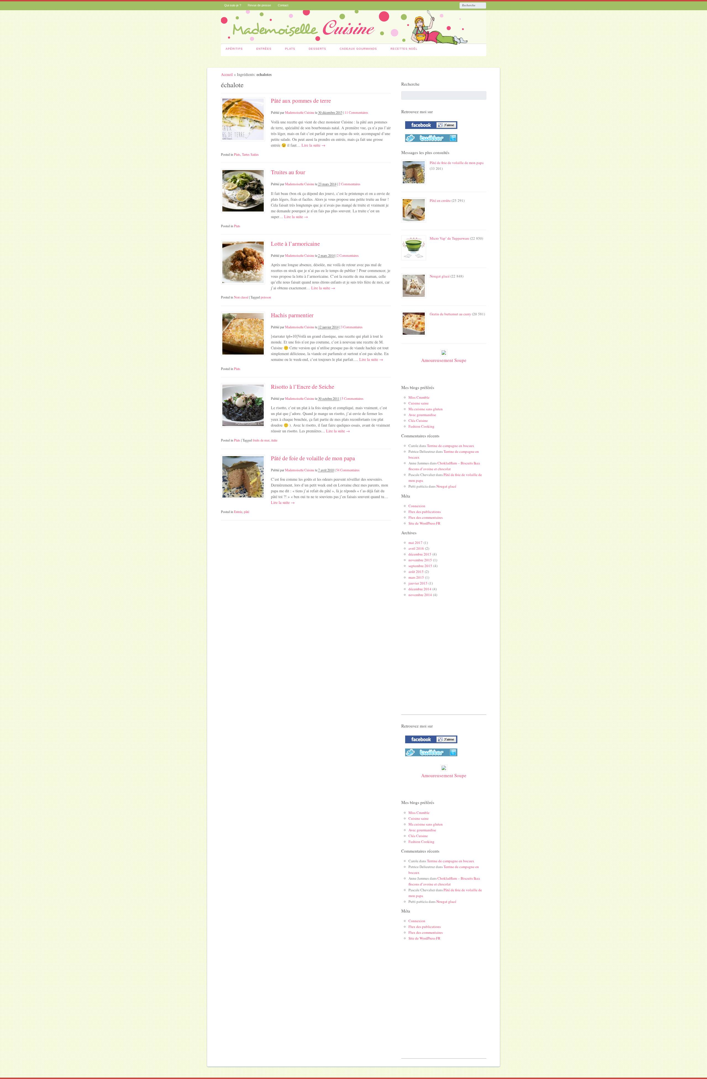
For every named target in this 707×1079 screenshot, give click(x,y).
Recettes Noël (404, 48)
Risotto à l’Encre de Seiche (302, 386)
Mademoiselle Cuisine (299, 112)
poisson (266, 297)
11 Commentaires (356, 112)
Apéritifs (234, 48)
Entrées (263, 48)
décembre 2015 (419, 554)
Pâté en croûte (440, 200)
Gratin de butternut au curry (450, 313)
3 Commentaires (352, 327)
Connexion (416, 505)
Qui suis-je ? (232, 5)
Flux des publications (424, 511)
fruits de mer (261, 440)
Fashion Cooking (421, 426)
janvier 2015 (418, 583)
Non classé (241, 297)
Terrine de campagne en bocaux (450, 445)
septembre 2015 (420, 565)
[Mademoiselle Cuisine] (353, 42)
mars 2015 (416, 577)
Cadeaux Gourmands (358, 48)
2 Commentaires (349, 184)
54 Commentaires (348, 470)
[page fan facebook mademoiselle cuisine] (429, 130)
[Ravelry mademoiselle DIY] (429, 143)
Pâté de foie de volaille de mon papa (313, 458)
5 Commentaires (352, 398)
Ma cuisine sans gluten (425, 408)
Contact (283, 5)
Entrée (238, 511)
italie (274, 440)
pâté (246, 511)
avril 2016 (416, 548)
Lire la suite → (312, 145)
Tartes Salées (250, 154)
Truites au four (288, 172)
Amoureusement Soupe (443, 360)
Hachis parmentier (292, 315)
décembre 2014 (419, 588)
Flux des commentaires (425, 517)
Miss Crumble (418, 397)
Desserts (317, 48)
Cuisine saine (418, 403)
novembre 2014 (420, 594)
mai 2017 (415, 542)
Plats (290, 48)
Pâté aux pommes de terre (301, 100)
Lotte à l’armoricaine (295, 243)
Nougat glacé (440, 276)
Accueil (227, 74)
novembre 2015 (420, 559)
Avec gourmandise (422, 414)
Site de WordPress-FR (424, 523)
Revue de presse (259, 5)
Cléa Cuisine (418, 420)
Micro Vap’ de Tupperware (449, 238)
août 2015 (416, 571)
